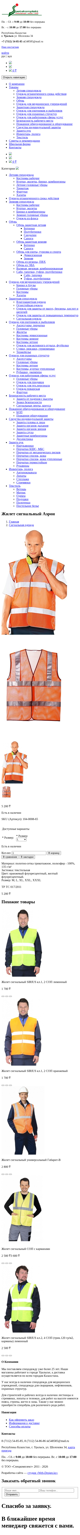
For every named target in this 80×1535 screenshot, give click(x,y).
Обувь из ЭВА (25, 265)
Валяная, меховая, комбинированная (39, 268)
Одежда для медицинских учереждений (41, 104)
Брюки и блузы (26, 285)
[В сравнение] (10, 996)
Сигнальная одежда (28, 318)
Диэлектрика (24, 439)
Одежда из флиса (27, 218)
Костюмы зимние (27, 338)
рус (3, 56)
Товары (13, 87)
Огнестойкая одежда (29, 305)
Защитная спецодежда (30, 107)
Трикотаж (22, 188)
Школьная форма (20, 144)
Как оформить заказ (21, 1419)
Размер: (9, 837)
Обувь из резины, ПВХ (31, 261)
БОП (19, 412)
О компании (17, 83)
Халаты (21, 195)
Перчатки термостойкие (31, 462)
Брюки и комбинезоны (30, 211)
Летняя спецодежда (28, 90)
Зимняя (28, 258)
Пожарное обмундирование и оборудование (44, 124)
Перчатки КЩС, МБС (30, 449)
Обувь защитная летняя (31, 225)
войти (5, 52)
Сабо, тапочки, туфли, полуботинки (39, 271)
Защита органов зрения (31, 429)
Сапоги (28, 238)
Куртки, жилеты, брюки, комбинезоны (40, 181)
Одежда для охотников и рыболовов (39, 110)
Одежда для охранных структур (36, 114)
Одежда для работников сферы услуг (39, 117)
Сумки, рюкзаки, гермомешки (35, 348)
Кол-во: (6, 852)
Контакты (15, 147)
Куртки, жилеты (26, 208)
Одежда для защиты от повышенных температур (47, 315)
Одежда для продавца (30, 382)
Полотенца (23, 502)
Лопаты (21, 475)
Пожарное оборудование (32, 415)
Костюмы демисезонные (31, 335)
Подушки (22, 499)
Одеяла (20, 495)
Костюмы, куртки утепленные (35, 368)
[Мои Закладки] (10, 66)
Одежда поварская (28, 388)
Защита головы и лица (30, 422)
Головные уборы (27, 288)
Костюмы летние (27, 342)
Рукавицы (22, 465)
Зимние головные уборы (32, 215)
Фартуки (22, 191)
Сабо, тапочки (33, 275)
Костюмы (22, 291)
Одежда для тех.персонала (33, 385)
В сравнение (10, 857)
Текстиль (22, 137)
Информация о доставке (24, 1423)
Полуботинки (32, 231)
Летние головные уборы (31, 184)
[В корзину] (2, 996)
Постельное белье (27, 505)
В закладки (27, 857)
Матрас (21, 492)
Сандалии (30, 235)
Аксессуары (24, 358)
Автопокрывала (26, 472)
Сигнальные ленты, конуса (33, 405)
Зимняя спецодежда (28, 97)
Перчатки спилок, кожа (31, 455)
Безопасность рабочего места (34, 120)
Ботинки (29, 228)
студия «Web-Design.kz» (43, 1472)
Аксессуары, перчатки (30, 325)
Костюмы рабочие (27, 178)
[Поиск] (10, 62)
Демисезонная (33, 255)
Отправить (12, 1494)
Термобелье (23, 352)
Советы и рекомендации (24, 140)
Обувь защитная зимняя (31, 241)
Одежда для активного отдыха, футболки (42, 345)
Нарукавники (25, 445)
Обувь (20, 100)
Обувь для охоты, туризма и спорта (38, 251)
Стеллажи (22, 479)
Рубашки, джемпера (29, 372)
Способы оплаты (20, 1426)
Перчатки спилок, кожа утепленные (39, 459)
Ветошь (21, 489)
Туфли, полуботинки (37, 278)
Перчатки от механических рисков (38, 452)
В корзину (54, 853)
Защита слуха (24, 432)
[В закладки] (6, 996)
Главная (14, 521)
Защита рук (23, 130)
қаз (10, 56)
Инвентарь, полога (28, 134)
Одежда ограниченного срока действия (41, 93)
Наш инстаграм (10, 47)
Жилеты (21, 332)
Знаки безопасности (29, 402)
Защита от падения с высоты (34, 398)
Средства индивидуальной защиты (38, 127)
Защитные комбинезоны (31, 435)
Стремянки (23, 482)
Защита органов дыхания (32, 425)
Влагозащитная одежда (31, 302)
